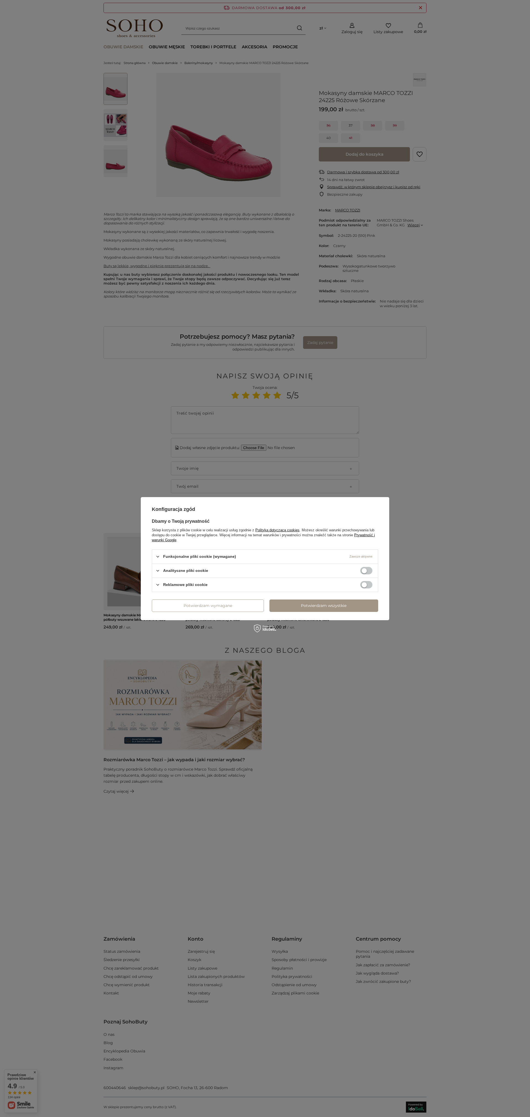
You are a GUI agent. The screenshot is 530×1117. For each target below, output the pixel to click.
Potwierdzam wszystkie (323, 605)
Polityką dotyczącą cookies (277, 530)
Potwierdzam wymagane (208, 605)
